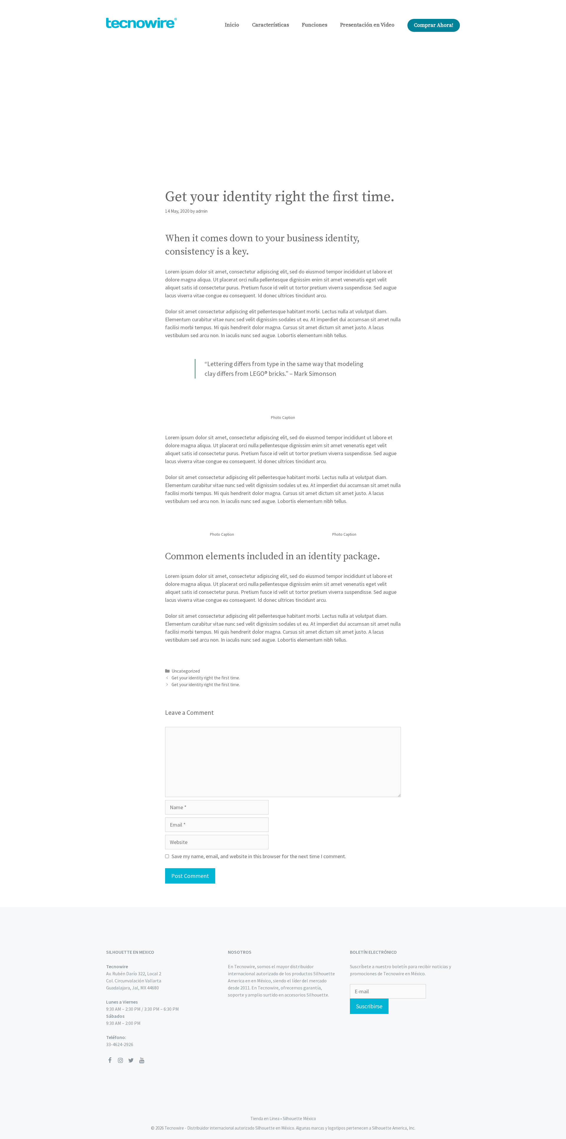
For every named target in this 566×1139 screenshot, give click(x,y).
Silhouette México (299, 1118)
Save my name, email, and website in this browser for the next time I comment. (259, 856)
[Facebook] (109, 1060)
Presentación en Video (367, 25)
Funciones (314, 25)
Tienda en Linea (264, 1118)
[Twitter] (130, 1060)
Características (270, 25)
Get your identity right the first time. (206, 678)
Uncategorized (186, 671)
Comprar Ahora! (433, 25)
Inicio (232, 25)
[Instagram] (120, 1060)
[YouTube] (141, 1060)
